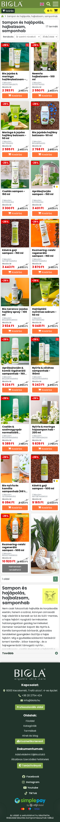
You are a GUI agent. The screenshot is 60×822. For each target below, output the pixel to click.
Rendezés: (8, 36)
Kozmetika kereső (31, 741)
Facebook (32, 776)
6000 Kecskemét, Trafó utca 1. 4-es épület (32, 690)
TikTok (33, 793)
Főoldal (30, 721)
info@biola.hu (32, 700)
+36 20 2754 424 (32, 695)
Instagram (32, 782)
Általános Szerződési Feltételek (30, 759)
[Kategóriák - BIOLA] (2, 16)
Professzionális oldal (30, 707)
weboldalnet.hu (30, 815)
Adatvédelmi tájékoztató (30, 754)
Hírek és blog (30, 735)
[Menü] (55, 4)
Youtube (33, 787)
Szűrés (9, 11)
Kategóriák (30, 726)
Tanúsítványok (31, 765)
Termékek (30, 731)
